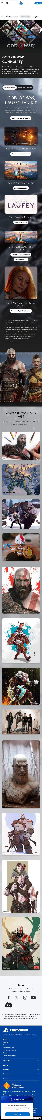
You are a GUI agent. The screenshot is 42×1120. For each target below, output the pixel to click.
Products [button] (6, 1061)
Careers (5, 1045)
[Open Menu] (2, 3)
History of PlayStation (9, 1056)
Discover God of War (15, 1035)
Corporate (6, 1053)
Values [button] (5, 1065)
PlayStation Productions (10, 1050)
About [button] (5, 1039)
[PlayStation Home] (21, 3)
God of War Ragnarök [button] (25, 87)
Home (5, 1035)
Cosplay (35, 17)
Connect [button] (6, 1078)
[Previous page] (2, 16)
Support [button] (6, 1069)
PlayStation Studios (8, 1047)
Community (25, 17)
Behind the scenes (11, 17)
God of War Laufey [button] (9, 87)
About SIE (6, 1042)
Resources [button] (7, 1074)
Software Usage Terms (34, 1110)
